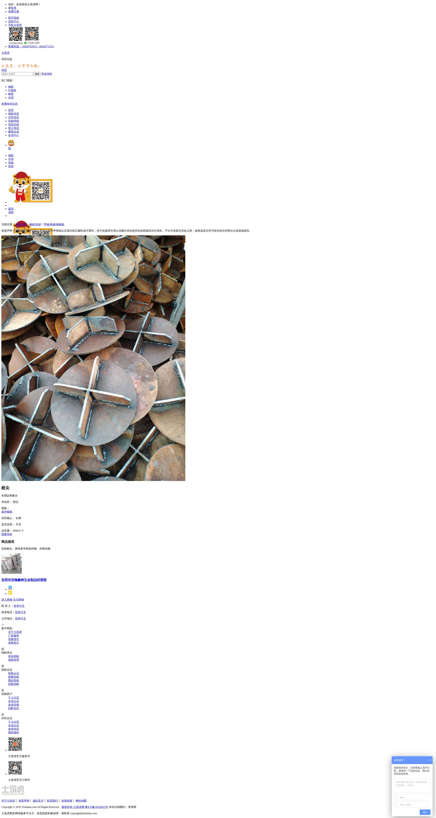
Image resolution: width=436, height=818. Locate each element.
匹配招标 (13, 684)
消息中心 (13, 21)
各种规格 (6, 511)
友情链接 (66, 800)
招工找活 (13, 128)
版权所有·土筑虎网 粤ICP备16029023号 (85, 807)
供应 (4, 70)
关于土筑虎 (15, 632)
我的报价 (13, 732)
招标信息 (13, 113)
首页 (11, 110)
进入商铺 (6, 599)
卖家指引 (13, 642)
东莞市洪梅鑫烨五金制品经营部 (24, 580)
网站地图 (81, 800)
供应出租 (13, 124)
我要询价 (6, 534)
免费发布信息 (9, 103)
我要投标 (13, 676)
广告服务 (13, 635)
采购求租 (13, 120)
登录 (13, 7)
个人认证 (13, 697)
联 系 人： (7, 605)
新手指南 (13, 17)
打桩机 (12, 90)
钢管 (11, 93)
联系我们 (52, 800)
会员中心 (13, 135)
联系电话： (8, 612)
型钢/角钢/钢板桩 (54, 224)
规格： (5, 508)
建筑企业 (13, 131)
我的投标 (13, 680)
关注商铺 (18, 599)
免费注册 (13, 11)
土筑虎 (5, 52)
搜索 (37, 74)
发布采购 (13, 704)
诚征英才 (38, 800)
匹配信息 (13, 708)
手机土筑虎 (15, 25)
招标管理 (13, 659)
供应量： (6, 530)
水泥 (11, 97)
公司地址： (8, 618)
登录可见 (19, 605)
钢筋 (11, 86)
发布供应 (13, 728)
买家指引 (13, 639)
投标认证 (13, 673)
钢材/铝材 (35, 224)
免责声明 (23, 800)
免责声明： (8, 230)
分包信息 (13, 117)
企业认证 (13, 701)
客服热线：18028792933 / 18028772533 (31, 46)
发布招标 (13, 656)
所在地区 (46, 73)
